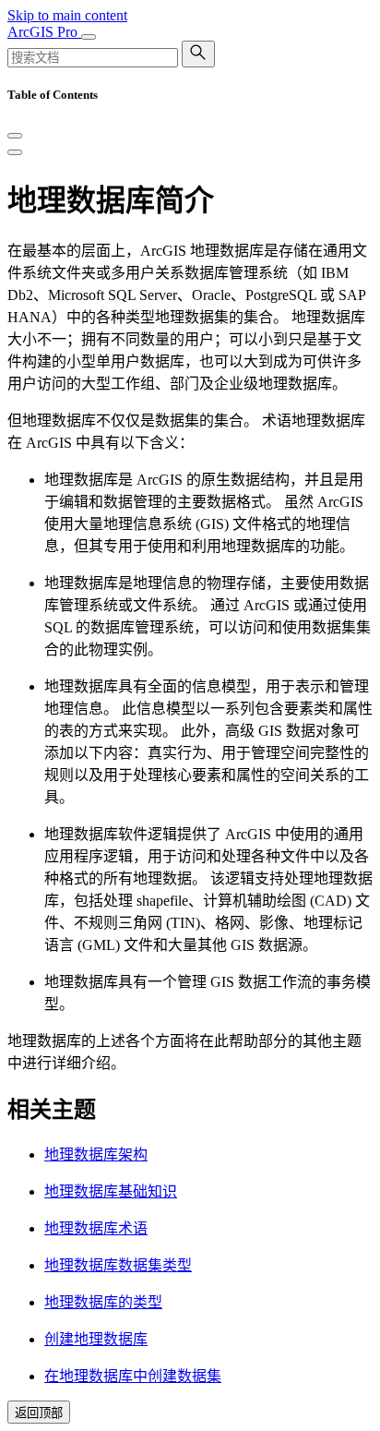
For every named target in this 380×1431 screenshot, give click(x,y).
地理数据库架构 (96, 1154)
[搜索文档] (198, 54)
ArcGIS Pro (44, 32)
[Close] (14, 135)
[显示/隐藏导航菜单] (88, 37)
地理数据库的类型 (103, 1302)
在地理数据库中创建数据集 (132, 1376)
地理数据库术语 (96, 1228)
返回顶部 (39, 1413)
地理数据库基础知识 (110, 1191)
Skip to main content (67, 15)
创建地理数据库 (96, 1339)
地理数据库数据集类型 (118, 1265)
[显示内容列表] (14, 152)
